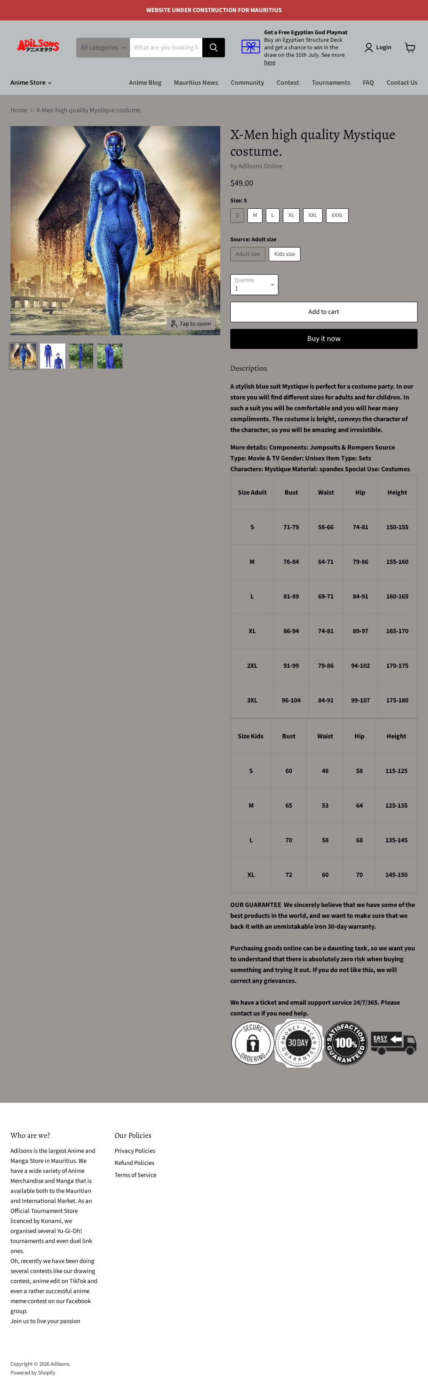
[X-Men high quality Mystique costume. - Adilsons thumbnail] (23, 356)
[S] (238, 225)
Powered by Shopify (32, 1373)
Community (247, 82)
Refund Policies (134, 1163)
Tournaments (331, 82)
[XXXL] (338, 225)
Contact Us (402, 82)
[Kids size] (286, 263)
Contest (288, 82)
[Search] (213, 47)
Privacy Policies (135, 1151)
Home (18, 110)
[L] (274, 225)
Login (383, 47)
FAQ (368, 82)
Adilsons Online (260, 166)
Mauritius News (196, 82)
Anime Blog (145, 82)
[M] (256, 225)
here (269, 62)
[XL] (292, 225)
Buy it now (324, 338)
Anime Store (28, 82)
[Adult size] (249, 263)
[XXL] (314, 225)
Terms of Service (135, 1175)
